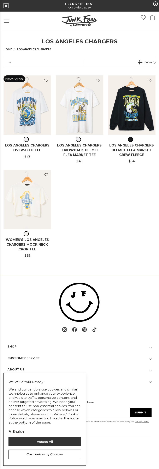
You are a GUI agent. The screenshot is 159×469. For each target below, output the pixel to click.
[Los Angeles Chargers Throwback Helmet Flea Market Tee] (79, 105)
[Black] (131, 139)
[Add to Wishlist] (46, 80)
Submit (140, 412)
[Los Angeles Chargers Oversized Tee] (27, 105)
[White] (79, 139)
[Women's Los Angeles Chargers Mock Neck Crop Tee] (27, 199)
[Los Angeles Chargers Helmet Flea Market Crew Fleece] (131, 105)
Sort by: (7, 62)
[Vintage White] (27, 139)
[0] (143, 17)
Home (8, 49)
